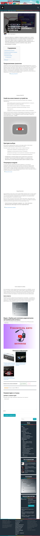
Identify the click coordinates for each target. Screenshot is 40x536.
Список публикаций (19, 530)
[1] (4, 387)
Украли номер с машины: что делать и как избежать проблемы (28, 516)
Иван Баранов (12, 34)
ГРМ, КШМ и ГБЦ (26, 432)
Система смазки (25, 428)
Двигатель (24, 431)
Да (14, 311)
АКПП (24, 427)
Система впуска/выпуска (27, 433)
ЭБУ (23, 454)
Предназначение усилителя (9, 50)
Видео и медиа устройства (27, 441)
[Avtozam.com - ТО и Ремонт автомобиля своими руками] (20, 2)
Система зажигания (26, 450)
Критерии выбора (7, 53)
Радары (24, 447)
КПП (22, 426)
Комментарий (6, 398)
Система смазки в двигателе (28, 436)
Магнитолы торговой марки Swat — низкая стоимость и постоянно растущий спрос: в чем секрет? (9, 364)
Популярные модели (8, 55)
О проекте (17, 531)
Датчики (24, 444)
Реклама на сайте (18, 527)
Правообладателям (19, 526)
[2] (5, 387)
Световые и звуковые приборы (28, 448)
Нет (14, 313)
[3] (6, 387)
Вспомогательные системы (27, 442)
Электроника (24, 439)
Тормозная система (26, 438)
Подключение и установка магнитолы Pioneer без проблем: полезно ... (30, 467)
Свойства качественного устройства (10, 52)
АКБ (23, 440)
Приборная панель (26, 446)
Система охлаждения (26, 435)
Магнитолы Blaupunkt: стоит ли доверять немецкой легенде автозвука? (21, 364)
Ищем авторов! (18, 528)
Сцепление (25, 429)
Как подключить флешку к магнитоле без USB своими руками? (29, 471)
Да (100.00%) (23, 383)
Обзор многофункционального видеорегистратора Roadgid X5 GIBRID (30, 464)
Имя (5, 410)
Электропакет (25, 455)
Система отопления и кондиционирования (26, 452)
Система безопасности (27, 449)
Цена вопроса (8, 57)
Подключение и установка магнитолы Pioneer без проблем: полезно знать (9, 378)
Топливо (24, 434)
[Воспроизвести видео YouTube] (20, 129)
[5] (7, 387)
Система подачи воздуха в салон (28, 453)
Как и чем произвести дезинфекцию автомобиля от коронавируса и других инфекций (28, 512)
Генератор (24, 443)
